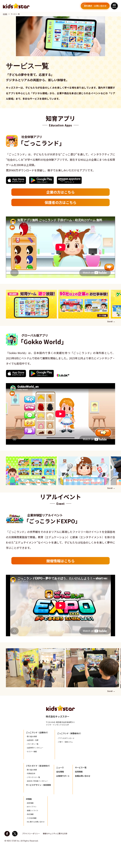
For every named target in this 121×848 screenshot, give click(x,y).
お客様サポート (63, 776)
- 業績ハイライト (32, 810)
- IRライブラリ (31, 807)
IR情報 (29, 799)
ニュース (60, 767)
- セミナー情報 (31, 751)
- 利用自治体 (30, 773)
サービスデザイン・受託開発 (38, 785)
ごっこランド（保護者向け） (69, 733)
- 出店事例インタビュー (34, 748)
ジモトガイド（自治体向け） (38, 765)
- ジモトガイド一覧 (33, 777)
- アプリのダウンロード (65, 738)
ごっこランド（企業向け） (37, 732)
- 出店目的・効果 (32, 740)
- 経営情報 (29, 803)
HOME (5, 14)
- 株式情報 (29, 814)
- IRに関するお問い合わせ (35, 822)
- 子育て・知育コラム (65, 742)
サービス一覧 (80, 767)
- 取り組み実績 (31, 736)
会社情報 (60, 771)
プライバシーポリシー (31, 833)
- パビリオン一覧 (32, 744)
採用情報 (79, 771)
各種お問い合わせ (82, 776)
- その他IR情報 (31, 818)
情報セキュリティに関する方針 (55, 833)
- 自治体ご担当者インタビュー (37, 781)
